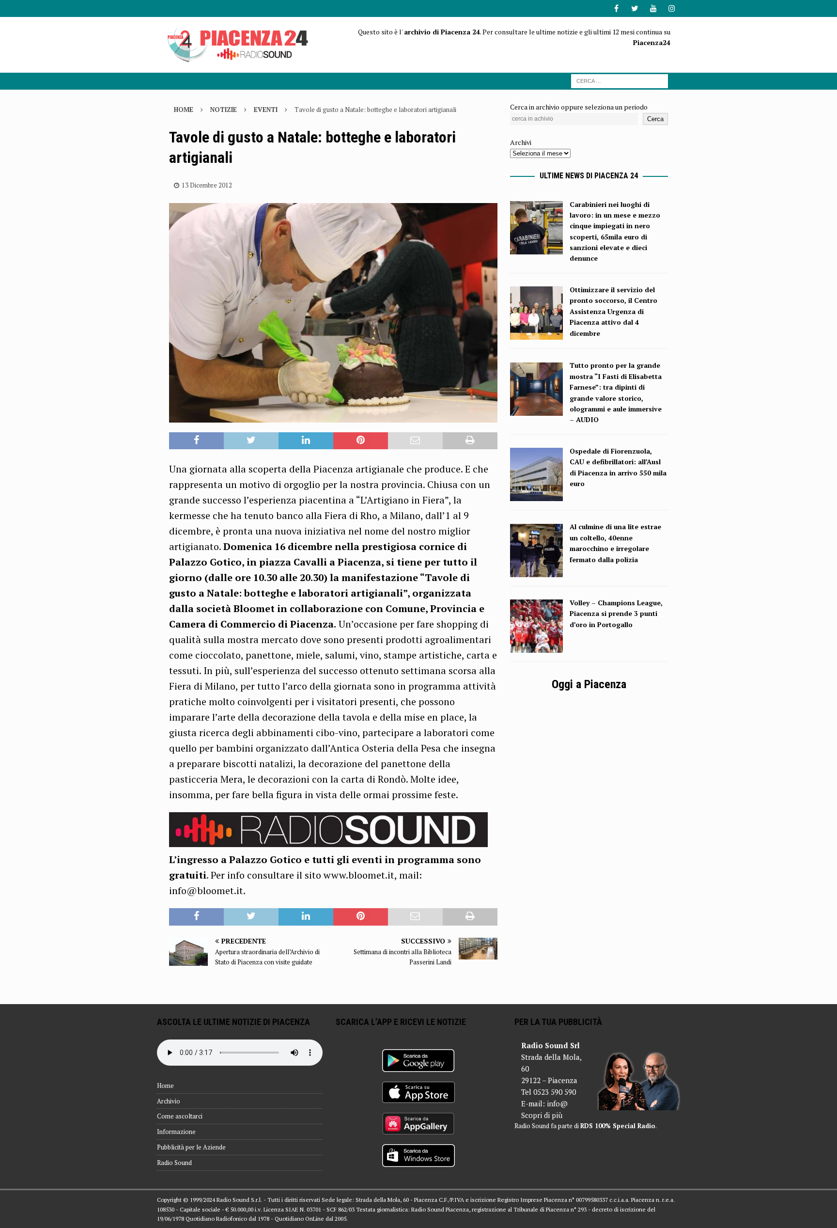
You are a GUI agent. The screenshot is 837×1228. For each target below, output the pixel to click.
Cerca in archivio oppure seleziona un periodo (579, 106)
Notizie (223, 109)
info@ (557, 1103)
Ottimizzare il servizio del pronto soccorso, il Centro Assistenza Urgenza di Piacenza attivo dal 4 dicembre (613, 311)
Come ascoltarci (179, 1116)
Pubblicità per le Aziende (191, 1147)
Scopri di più (541, 1115)
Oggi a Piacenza (589, 684)
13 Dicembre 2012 (207, 185)
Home (165, 1085)
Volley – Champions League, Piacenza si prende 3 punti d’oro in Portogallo (616, 613)
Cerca (655, 119)
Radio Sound (174, 1162)
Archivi (520, 142)
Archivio (168, 1101)
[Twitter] (634, 8)
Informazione (176, 1131)
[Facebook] (616, 8)
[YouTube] (653, 8)
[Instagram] (671, 8)
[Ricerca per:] (619, 80)
